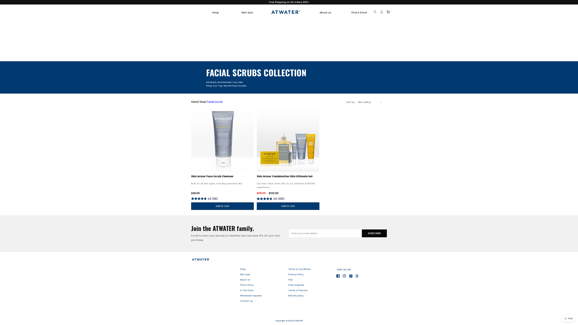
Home (194, 101)
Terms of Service (298, 290)
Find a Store (246, 284)
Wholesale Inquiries (251, 295)
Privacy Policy (296, 274)
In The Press (247, 290)
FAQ (290, 279)
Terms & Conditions (299, 269)
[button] (216, 12)
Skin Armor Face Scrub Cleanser (212, 176)
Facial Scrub (215, 101)
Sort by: (350, 102)
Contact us (246, 300)
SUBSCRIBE (374, 233)
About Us (245, 279)
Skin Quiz (245, 274)
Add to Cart (222, 206)
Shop (203, 101)
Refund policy (296, 295)
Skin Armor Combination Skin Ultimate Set (285, 176)
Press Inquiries (296, 284)
